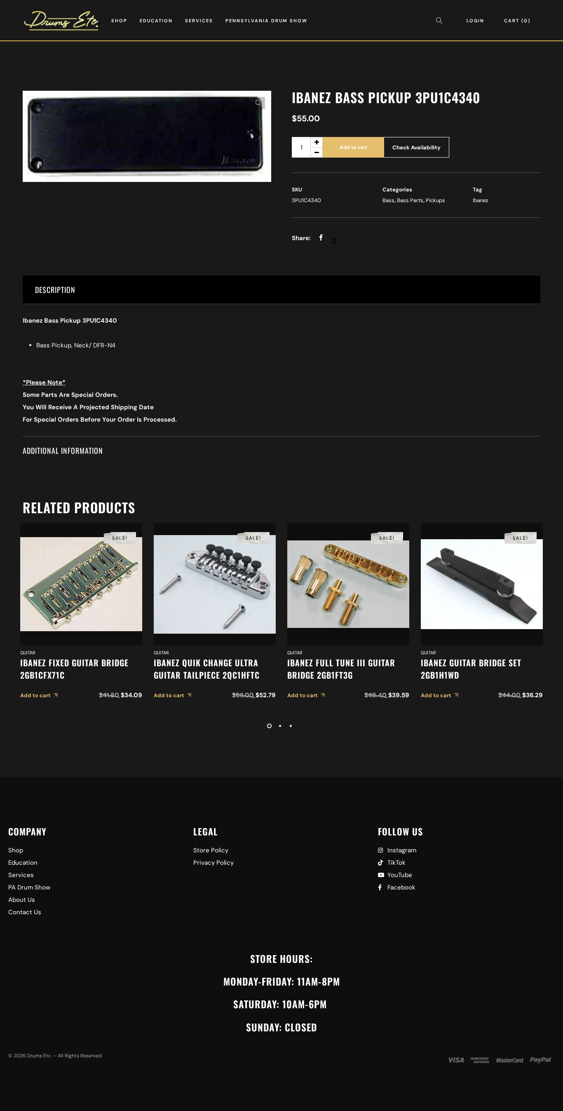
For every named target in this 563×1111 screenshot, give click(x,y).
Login (475, 21)
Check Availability (416, 147)
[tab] (282, 290)
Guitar (27, 653)
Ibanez (480, 200)
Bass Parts (410, 200)
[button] (259, 103)
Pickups (435, 200)
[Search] (441, 20)
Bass (388, 200)
